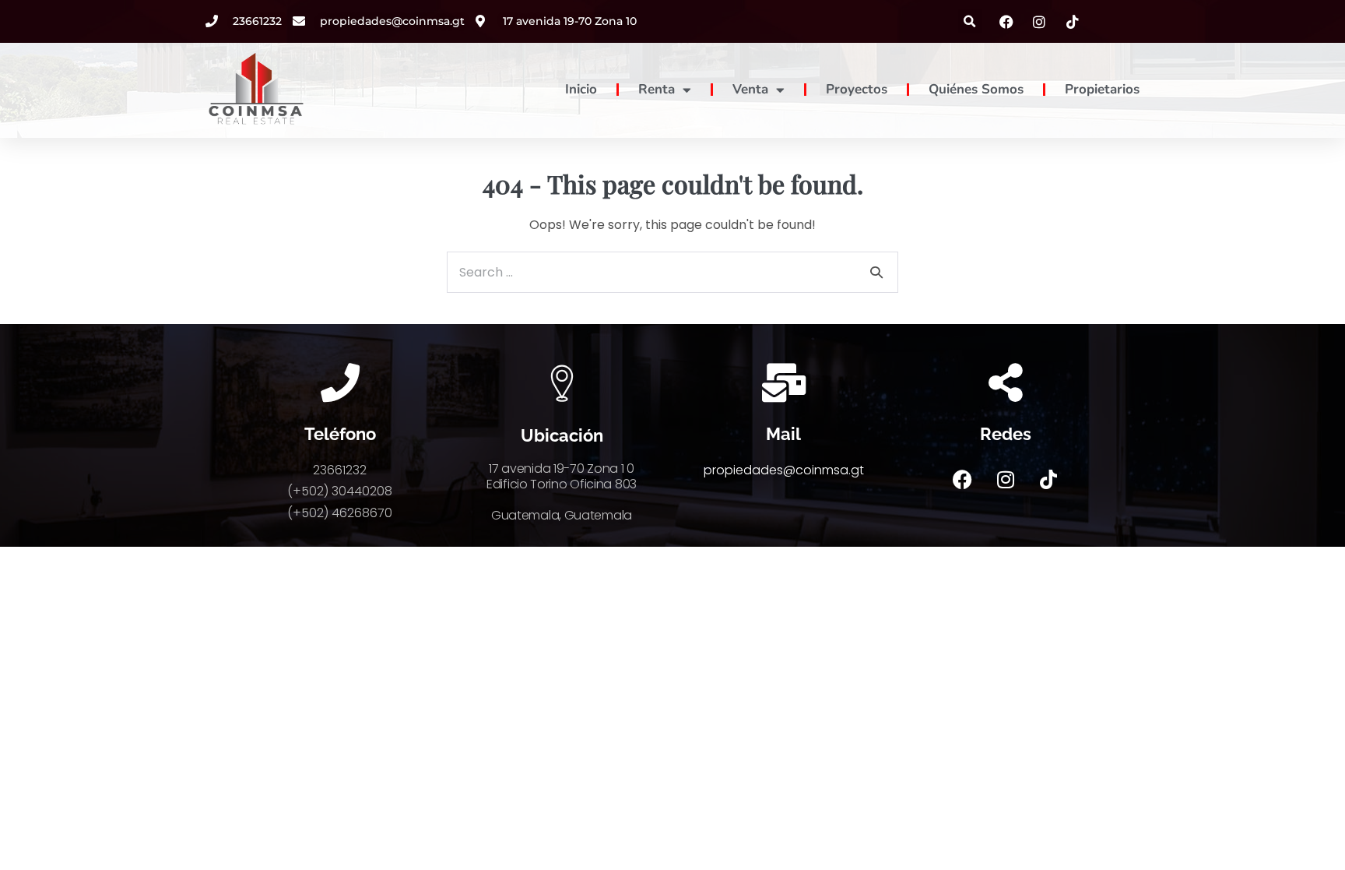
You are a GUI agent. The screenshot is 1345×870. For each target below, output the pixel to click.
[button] (970, 21)
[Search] (876, 272)
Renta (656, 89)
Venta (750, 89)
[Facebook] (962, 479)
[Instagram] (1005, 479)
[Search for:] (672, 272)
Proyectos (856, 89)
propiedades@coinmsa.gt (784, 470)
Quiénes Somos (976, 89)
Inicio (581, 89)
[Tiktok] (1048, 479)
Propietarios (1102, 89)
